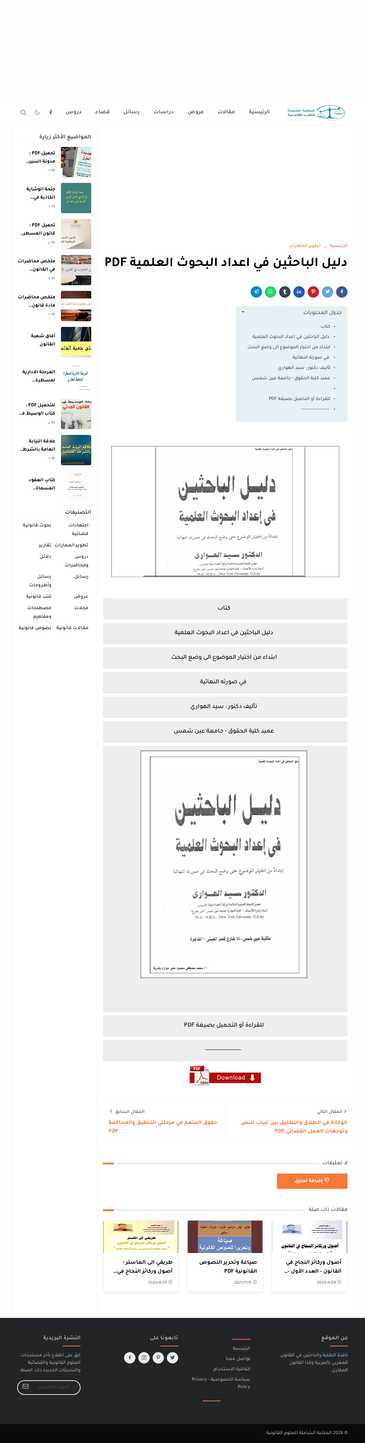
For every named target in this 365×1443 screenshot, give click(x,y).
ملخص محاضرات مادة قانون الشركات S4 (36, 305)
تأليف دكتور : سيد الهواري (304, 368)
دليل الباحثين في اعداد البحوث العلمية (290, 337)
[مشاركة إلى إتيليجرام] (256, 292)
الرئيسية (241, 1348)
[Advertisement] (182, 50)
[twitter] (172, 1358)
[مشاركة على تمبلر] (285, 292)
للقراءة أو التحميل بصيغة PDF (299, 399)
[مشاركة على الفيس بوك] (342, 292)
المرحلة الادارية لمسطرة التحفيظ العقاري (37, 380)
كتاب (325, 326)
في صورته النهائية (311, 357)
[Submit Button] (26, 1387)
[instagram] (144, 1358)
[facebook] (50, 112)
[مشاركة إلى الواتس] (270, 292)
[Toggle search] (23, 112)
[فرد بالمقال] (327, 292)
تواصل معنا (238, 1359)
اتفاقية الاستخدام (232, 1369)
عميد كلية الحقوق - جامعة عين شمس (291, 378)
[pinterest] (158, 1358)
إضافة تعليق (309, 1181)
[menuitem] (259, 112)
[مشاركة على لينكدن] (299, 292)
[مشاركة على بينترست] (313, 292)
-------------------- (315, 409)
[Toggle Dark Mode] (37, 112)
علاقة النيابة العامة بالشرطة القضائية (37, 449)
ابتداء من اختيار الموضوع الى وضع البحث (288, 347)
